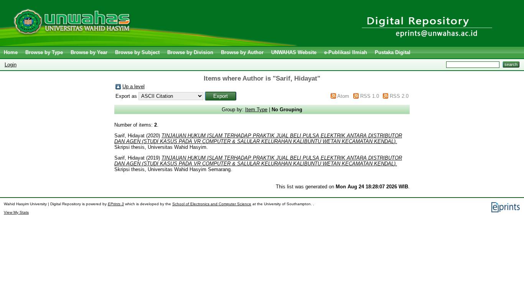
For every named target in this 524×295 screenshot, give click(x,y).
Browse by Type (44, 52)
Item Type (256, 109)
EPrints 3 (116, 204)
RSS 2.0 (399, 96)
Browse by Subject (137, 52)
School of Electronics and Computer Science (211, 204)
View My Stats (16, 212)
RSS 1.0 (369, 96)
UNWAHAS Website (293, 52)
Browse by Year (89, 52)
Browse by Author (242, 52)
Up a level (133, 86)
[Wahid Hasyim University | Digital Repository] (150, 44)
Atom (343, 96)
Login (10, 65)
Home (11, 52)
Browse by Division (190, 52)
